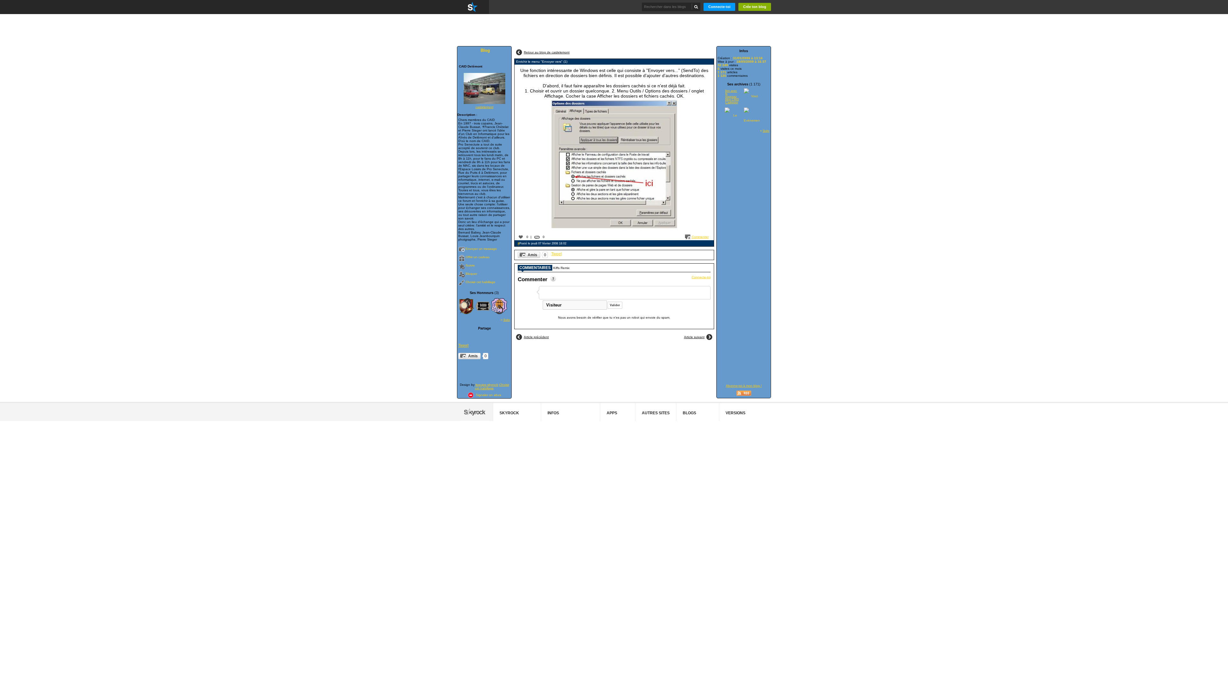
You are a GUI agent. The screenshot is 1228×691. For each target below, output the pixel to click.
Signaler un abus (488, 395)
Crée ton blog (754, 7)
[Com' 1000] (483, 306)
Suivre (470, 265)
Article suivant (694, 337)
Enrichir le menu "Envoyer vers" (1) (541, 61)
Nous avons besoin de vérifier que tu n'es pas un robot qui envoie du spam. (614, 317)
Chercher (696, 7)
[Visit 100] (499, 306)
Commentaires (535, 268)
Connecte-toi (719, 7)
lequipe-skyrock (487, 384)
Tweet (463, 345)
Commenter (700, 237)
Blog (485, 50)
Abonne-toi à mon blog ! (744, 385)
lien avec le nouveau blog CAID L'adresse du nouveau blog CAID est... (732, 97)
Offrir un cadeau (478, 257)
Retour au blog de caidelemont (547, 52)
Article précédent (536, 337)
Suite (506, 320)
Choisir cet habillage (480, 282)
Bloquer (471, 273)
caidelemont (484, 107)
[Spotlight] (466, 306)
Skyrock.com (473, 7)
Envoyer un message (481, 248)
